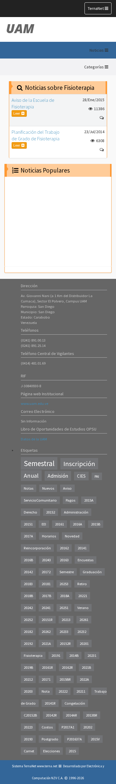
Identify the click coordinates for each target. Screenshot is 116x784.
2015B (95, 524)
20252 (28, 619)
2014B (74, 655)
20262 (46, 631)
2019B (28, 667)
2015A (88, 500)
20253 (63, 584)
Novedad (72, 536)
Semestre (66, 572)
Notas (28, 488)
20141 (82, 548)
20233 (63, 631)
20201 (84, 643)
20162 (64, 548)
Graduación (92, 572)
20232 (81, 631)
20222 (63, 691)
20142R (51, 715)
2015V (95, 739)
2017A (28, 536)
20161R (47, 667)
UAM (20, 28)
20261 (83, 619)
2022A (84, 679)
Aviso (67, 488)
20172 (46, 572)
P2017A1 (68, 727)
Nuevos (48, 488)
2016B (28, 560)
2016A (77, 524)
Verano (83, 607)
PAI (97, 476)
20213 (66, 619)
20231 (91, 655)
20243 (46, 560)
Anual (31, 475)
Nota (46, 691)
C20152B (30, 715)
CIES (81, 476)
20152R (65, 643)
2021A (46, 643)
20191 (55, 655)
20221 (82, 596)
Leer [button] (17, 113)
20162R (67, 667)
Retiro (82, 584)
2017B (46, 596)
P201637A (74, 739)
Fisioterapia (33, 655)
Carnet (29, 751)
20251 (63, 607)
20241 (46, 607)
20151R (47, 619)
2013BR (91, 715)
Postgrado (50, 739)
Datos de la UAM (34, 439)
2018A (64, 596)
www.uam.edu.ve (34, 403)
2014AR (71, 715)
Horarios (49, 536)
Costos (47, 727)
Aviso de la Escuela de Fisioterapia (33, 103)
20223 (28, 727)
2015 (72, 751)
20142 (28, 572)
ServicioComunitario (40, 500)
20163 (64, 560)
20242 (28, 607)
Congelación (75, 703)
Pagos (70, 500)
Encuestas (85, 560)
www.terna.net (47, 766)
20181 (46, 584)
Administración (76, 512)
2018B (28, 596)
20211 (80, 691)
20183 (28, 584)
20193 (28, 739)
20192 (28, 643)
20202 (87, 727)
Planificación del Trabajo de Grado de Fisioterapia (35, 135)
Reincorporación (37, 548)
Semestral (39, 463)
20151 (28, 524)
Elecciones (51, 751)
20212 (28, 679)
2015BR (65, 679)
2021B (86, 667)
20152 (50, 512)
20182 (28, 631)
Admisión (58, 476)
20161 (59, 524)
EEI (44, 524)
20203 (28, 691)
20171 (46, 679)
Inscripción (79, 463)
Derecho (30, 512)
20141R (50, 703)
